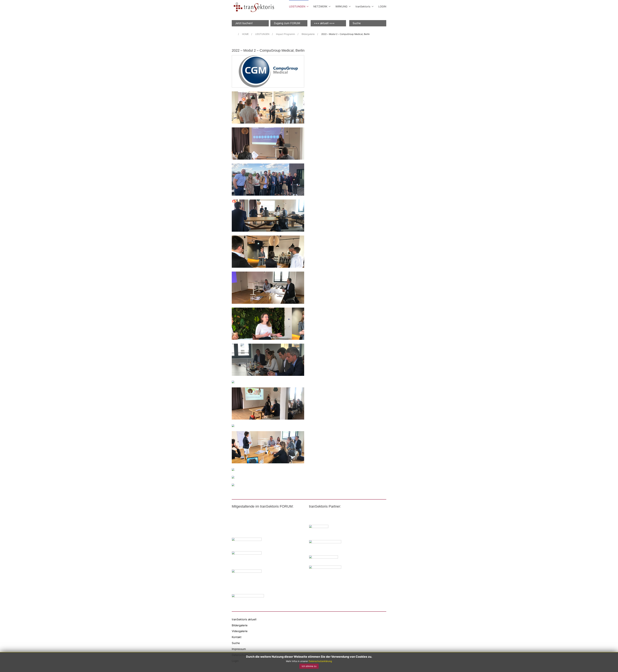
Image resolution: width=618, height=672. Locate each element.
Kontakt (236, 637)
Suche (357, 23)
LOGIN (382, 6)
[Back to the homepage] (254, 7)
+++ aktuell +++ (324, 23)
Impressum (239, 649)
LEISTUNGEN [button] (297, 6)
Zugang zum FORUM (287, 23)
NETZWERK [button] (320, 6)
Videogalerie (240, 631)
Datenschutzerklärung (320, 661)
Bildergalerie (240, 625)
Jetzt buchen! (244, 23)
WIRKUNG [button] (341, 6)
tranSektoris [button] (363, 6)
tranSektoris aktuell (244, 619)
